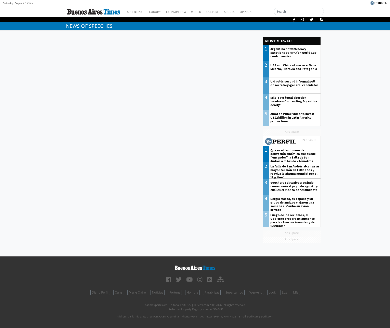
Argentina (134, 12)
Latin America (176, 12)
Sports (229, 12)
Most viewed (278, 41)
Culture (212, 12)
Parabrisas (212, 292)
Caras (118, 292)
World (196, 12)
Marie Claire (137, 292)
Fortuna (174, 292)
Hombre (192, 292)
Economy (154, 12)
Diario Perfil (100, 292)
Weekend (255, 292)
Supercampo (234, 292)
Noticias (157, 292)
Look (272, 292)
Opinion (245, 12)
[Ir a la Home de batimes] (195, 267)
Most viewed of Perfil (292, 142)
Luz (284, 292)
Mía (295, 292)
